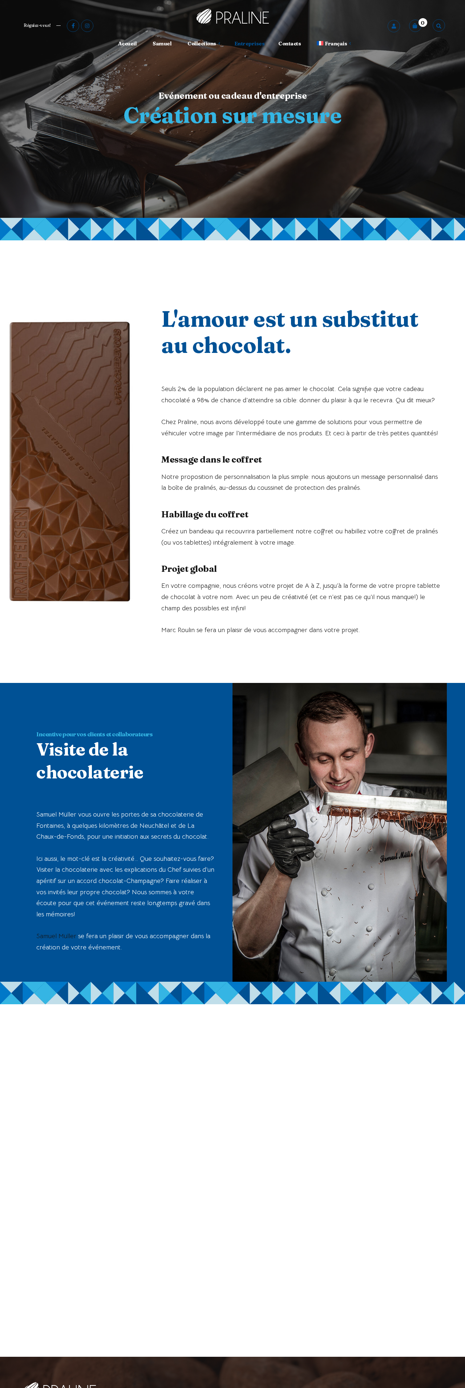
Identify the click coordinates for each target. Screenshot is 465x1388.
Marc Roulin (178, 630)
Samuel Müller (56, 936)
